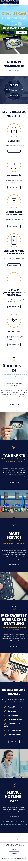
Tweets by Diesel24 (14, 70)
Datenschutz (14, 853)
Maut (22, 837)
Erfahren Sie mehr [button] (7, 32)
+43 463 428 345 (19, 844)
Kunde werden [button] (21, 32)
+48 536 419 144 (13, 3)
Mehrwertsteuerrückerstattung (10, 839)
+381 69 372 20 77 (14, 1)
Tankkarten (8, 837)
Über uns (23, 839)
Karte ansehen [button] (14, 95)
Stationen (15, 837)
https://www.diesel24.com (7, 845)
